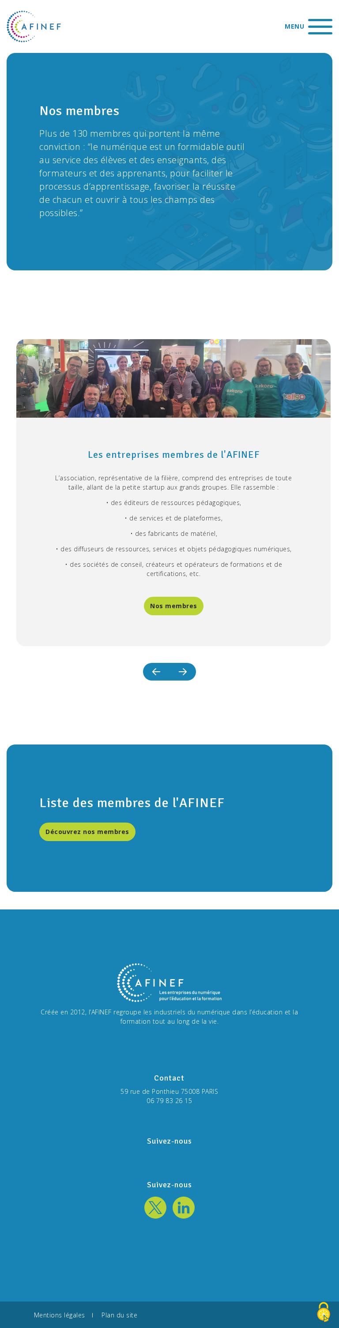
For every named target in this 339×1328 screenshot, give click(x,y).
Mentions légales (59, 1314)
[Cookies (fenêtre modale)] (323, 1313)
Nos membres (173, 606)
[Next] (183, 672)
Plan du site (119, 1314)
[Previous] (156, 672)
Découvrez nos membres (87, 831)
